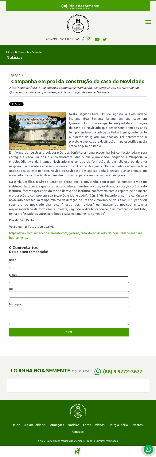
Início (9, 52)
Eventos (137, 425)
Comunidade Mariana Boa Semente (78, 23)
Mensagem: (16, 304)
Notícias (19, 52)
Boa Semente (34, 52)
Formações (56, 425)
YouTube (97, 39)
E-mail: (13, 274)
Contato (78, 431)
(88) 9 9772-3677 (122, 371)
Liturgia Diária (118, 425)
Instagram (89, 39)
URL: (11, 289)
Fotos (87, 425)
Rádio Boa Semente (83, 6)
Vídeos (100, 425)
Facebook (82, 39)
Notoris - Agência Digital (78, 451)
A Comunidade (34, 425)
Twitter (104, 39)
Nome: (13, 259)
